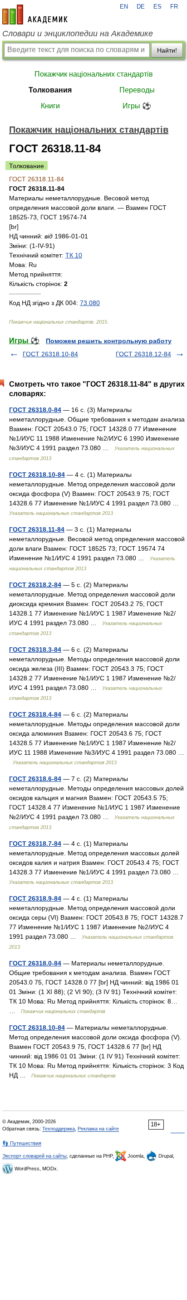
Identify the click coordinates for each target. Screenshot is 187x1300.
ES (157, 7)
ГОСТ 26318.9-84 (35, 898)
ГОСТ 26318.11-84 (36, 529)
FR (174, 7)
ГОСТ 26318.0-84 (35, 409)
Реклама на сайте (98, 1128)
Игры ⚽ (137, 106)
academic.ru (35, 14)
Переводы (137, 90)
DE (141, 7)
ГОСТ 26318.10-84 (50, 354)
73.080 (90, 302)
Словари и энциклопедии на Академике (77, 33)
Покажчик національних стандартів (93, 74)
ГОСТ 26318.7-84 (35, 843)
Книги (50, 106)
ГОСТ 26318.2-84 (35, 584)
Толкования (50, 90)
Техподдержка (58, 1128)
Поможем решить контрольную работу (109, 340)
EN (124, 7)
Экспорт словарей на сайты (34, 1156)
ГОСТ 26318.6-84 (35, 778)
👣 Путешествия (21, 1143)
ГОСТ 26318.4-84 (35, 714)
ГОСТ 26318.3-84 (35, 649)
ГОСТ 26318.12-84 (143, 354)
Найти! (167, 50)
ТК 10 (73, 255)
